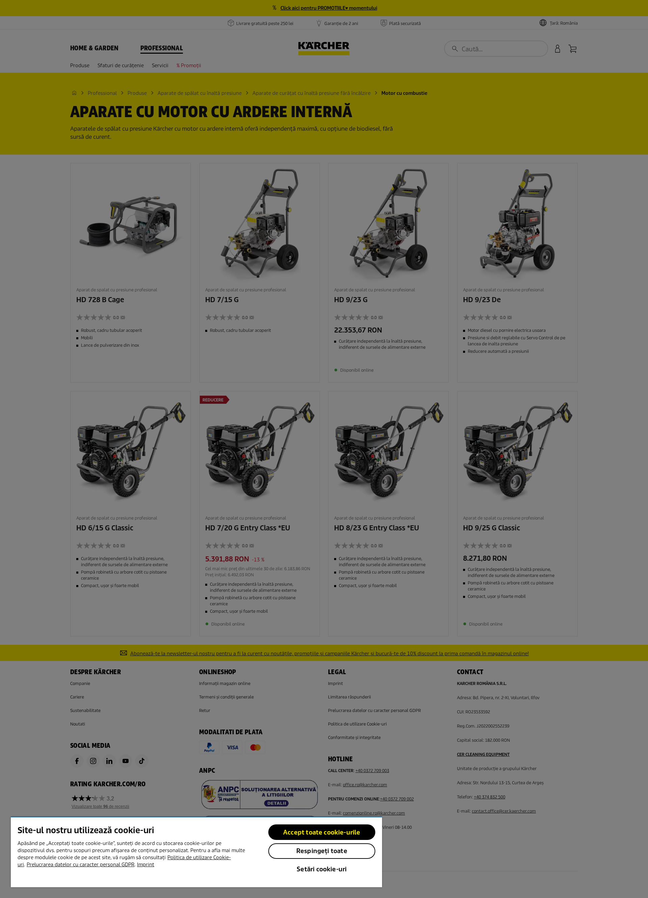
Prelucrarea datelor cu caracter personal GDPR (80, 865)
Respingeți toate (321, 851)
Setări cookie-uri (322, 869)
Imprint (145, 865)
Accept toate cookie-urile (321, 832)
